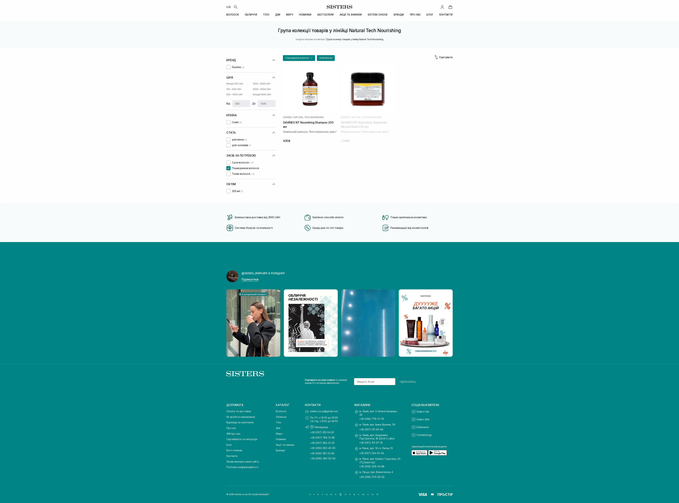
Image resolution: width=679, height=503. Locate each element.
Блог (229, 444)
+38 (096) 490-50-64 (322, 458)
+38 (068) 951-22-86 (322, 453)
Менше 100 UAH (234, 83)
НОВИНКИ (305, 14)
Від (228, 103)
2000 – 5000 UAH (262, 89)
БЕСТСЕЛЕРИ (325, 14)
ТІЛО (266, 14)
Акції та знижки (285, 444)
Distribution (422, 427)
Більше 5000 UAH (262, 94)
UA (228, 7)
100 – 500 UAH (233, 89)
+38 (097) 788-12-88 (322, 437)
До (254, 103)
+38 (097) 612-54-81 (322, 432)
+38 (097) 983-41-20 (322, 442)
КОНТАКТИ (446, 14)
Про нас (231, 428)
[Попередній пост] (232, 323)
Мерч (279, 433)
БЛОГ (429, 14)
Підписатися (250, 279)
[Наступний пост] (446, 323)
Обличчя (281, 416)
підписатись (408, 381)
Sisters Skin (423, 419)
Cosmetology (424, 434)
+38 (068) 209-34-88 (371, 466)
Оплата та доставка (238, 411)
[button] (299, 58)
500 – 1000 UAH (234, 94)
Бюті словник (234, 450)
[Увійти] (442, 7)
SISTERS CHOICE (378, 14)
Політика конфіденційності (242, 467)
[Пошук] (235, 7)
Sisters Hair (422, 411)
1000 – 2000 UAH (261, 83)
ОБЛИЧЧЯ (251, 14)
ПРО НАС (415, 14)
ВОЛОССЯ (232, 14)
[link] (450, 7)
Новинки (281, 439)
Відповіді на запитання (240, 422)
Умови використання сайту (242, 461)
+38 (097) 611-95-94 (371, 429)
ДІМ (277, 14)
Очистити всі (325, 58)
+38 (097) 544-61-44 (371, 453)
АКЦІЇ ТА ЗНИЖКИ (351, 14)
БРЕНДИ (399, 14)
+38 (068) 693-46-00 (322, 447)
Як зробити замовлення (240, 416)
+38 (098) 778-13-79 (371, 418)
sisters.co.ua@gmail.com (324, 411)
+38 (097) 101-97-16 (371, 442)
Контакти (231, 455)
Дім (278, 428)
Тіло (278, 422)
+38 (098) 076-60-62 (372, 476)
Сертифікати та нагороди (241, 439)
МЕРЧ (289, 14)
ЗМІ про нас (233, 433)
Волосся (281, 411)
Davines (287, 117)
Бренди (280, 450)
